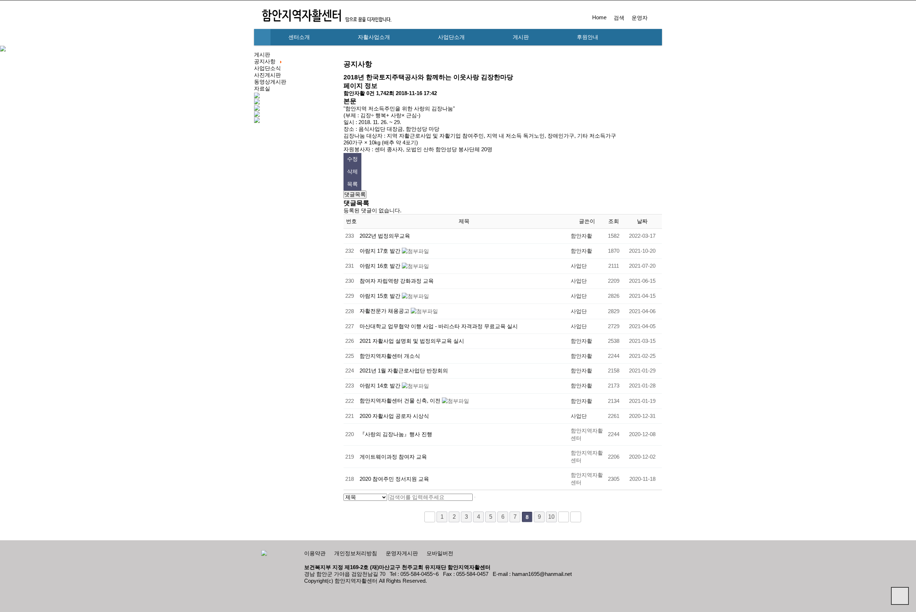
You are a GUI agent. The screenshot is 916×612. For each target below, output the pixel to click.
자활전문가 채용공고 (385, 311)
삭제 (352, 171)
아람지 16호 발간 (381, 266)
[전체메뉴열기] (262, 37)
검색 (619, 18)
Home (599, 17)
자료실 (262, 89)
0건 (370, 93)
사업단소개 (451, 37)
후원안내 (587, 37)
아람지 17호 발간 (381, 251)
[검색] (475, 497)
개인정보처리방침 (355, 553)
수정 (352, 159)
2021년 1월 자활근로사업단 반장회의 (404, 371)
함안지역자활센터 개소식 (390, 356)
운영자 (640, 18)
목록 (352, 184)
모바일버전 (440, 553)
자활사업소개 (374, 37)
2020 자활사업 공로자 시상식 (394, 416)
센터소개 (299, 37)
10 (551, 517)
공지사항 (265, 61)
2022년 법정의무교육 (385, 236)
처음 (429, 517)
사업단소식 (267, 68)
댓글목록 (355, 194)
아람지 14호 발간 (381, 386)
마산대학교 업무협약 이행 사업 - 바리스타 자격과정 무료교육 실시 (439, 326)
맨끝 (575, 517)
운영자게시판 (402, 553)
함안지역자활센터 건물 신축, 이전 (401, 401)
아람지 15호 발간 (381, 296)
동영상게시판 (270, 82)
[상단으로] (900, 596)
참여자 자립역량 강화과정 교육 (397, 281)
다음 (563, 517)
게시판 (521, 37)
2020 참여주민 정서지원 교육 (394, 479)
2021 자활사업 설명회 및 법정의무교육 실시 (412, 341)
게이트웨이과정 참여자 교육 (393, 457)
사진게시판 (267, 75)
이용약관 (315, 553)
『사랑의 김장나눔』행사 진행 (396, 434)
